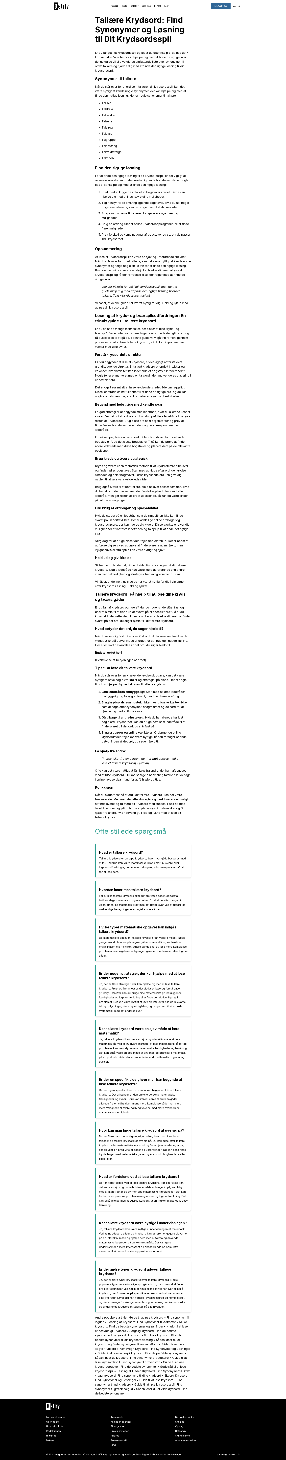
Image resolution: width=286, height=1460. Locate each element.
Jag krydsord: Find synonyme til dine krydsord (129, 1375)
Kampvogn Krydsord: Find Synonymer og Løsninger (154, 1348)
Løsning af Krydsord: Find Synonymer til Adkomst (141, 1322)
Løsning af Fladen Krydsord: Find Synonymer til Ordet (153, 1371)
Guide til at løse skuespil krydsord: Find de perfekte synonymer (140, 1353)
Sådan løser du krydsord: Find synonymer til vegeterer (132, 1357)
